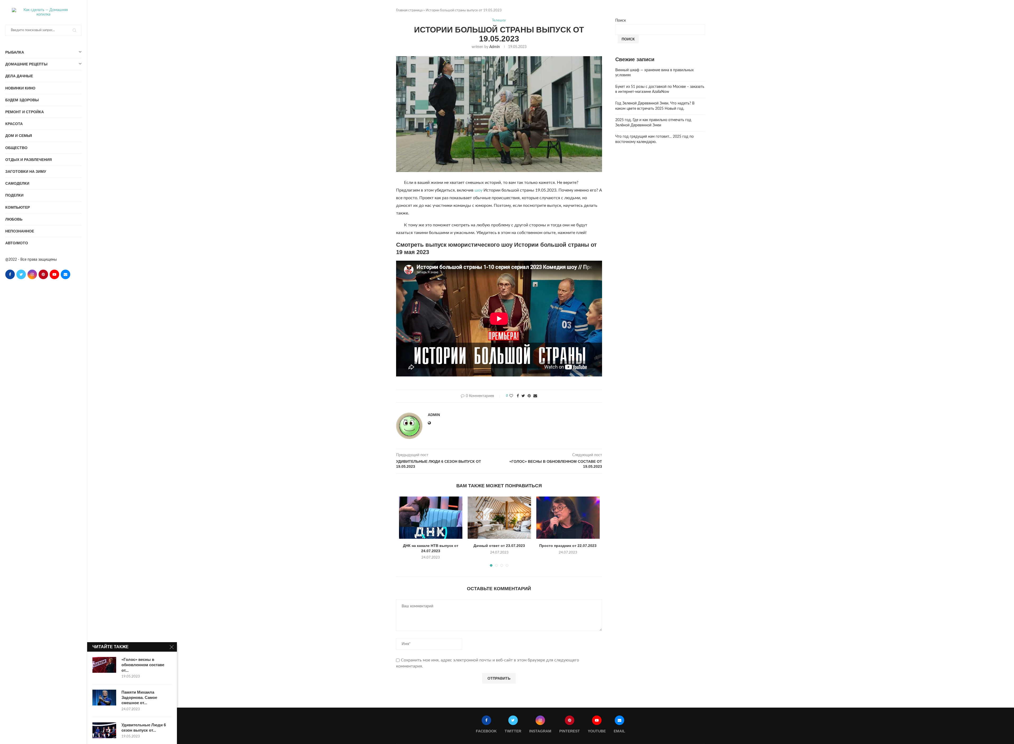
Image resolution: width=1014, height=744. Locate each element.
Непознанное (19, 231)
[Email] (65, 274)
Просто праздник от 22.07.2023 (568, 545)
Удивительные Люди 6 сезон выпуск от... (143, 727)
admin (494, 47)
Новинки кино (20, 88)
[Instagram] (32, 274)
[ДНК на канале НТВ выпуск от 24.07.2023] (430, 518)
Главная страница (409, 10)
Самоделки (17, 183)
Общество (16, 148)
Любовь (13, 219)
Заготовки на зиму (25, 171)
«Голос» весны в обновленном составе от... (142, 665)
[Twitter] (21, 274)
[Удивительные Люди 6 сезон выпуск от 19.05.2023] (104, 730)
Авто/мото (16, 243)
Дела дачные (19, 76)
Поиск (620, 20)
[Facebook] (10, 274)
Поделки (14, 195)
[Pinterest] (43, 274)
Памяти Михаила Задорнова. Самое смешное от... (139, 697)
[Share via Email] (535, 396)
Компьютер (17, 207)
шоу (478, 190)
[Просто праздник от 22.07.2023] (568, 518)
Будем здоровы (22, 100)
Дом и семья (18, 135)
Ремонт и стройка (24, 112)
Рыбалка (14, 52)
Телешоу (499, 20)
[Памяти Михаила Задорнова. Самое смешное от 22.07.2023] (104, 697)
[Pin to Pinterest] (529, 396)
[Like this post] (511, 396)
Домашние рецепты (26, 64)
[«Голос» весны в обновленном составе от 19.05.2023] (104, 665)
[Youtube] (54, 274)
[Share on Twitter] (523, 396)
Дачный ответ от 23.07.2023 (499, 545)
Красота (14, 124)
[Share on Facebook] (518, 396)
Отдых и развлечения (28, 160)
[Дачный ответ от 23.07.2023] (499, 518)
